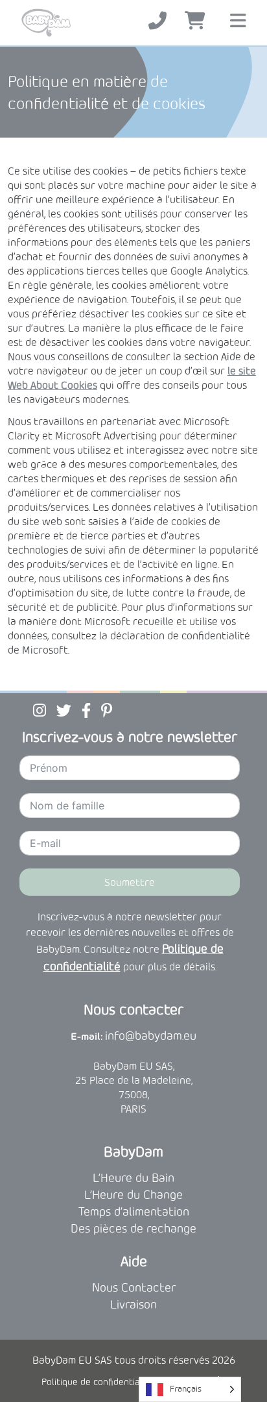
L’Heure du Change (133, 1194)
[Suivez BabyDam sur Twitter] (63, 710)
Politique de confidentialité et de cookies (126, 1382)
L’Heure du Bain (133, 1177)
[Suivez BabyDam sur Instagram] (39, 710)
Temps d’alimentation (133, 1211)
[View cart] (195, 21)
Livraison (133, 1304)
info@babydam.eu (150, 1035)
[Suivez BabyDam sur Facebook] (86, 710)
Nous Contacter (134, 1287)
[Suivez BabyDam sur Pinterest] (106, 710)
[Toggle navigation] (238, 22)
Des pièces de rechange (133, 1228)
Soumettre (129, 882)
